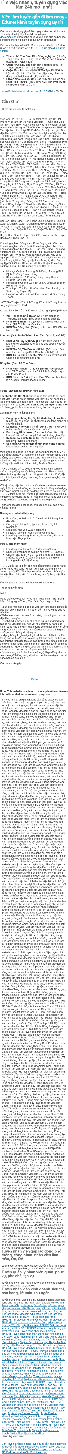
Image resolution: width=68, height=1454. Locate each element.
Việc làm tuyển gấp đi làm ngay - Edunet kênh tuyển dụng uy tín (34, 19)
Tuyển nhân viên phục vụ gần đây (38, 1385)
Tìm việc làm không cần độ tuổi (29, 1319)
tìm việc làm (40, 1305)
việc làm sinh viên (16, 1308)
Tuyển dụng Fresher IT (41, 1410)
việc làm (52, 1305)
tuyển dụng (38, 1443)
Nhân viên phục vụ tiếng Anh (39, 1373)
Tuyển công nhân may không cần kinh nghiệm (38, 1334)
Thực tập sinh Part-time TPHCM (33, 1424)
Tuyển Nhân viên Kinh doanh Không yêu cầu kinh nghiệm (31, 1363)
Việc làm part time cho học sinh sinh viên (24, 1405)
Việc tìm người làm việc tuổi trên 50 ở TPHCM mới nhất (34, 1326)
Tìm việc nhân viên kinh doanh (27, 1368)
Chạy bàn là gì (20, 1390)
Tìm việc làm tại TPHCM (15, 1316)
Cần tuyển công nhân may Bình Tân (22, 1336)
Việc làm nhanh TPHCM (35, 1325)
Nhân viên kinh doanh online (31, 1370)
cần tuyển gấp (53, 1443)
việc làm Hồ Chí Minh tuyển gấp (29, 1452)
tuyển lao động (23, 1443)
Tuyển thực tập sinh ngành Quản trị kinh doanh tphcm (33, 1426)
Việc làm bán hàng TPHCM (26, 1345)
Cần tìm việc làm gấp (50, 1314)
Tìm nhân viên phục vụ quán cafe (32, 1396)
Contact (34, 678)
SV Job (31, 1308)
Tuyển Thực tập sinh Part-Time (27, 1433)
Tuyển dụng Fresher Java (38, 1419)
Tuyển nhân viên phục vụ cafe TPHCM (23, 1382)
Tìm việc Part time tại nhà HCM (43, 1402)
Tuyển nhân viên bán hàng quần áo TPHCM (34, 1349)
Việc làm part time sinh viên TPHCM (37, 1399)
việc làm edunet (10, 1314)
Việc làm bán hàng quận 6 (28, 1356)
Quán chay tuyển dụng (31, 1393)
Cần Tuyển (8, 1443)
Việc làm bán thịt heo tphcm (26, 1353)
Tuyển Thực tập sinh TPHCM (24, 1422)
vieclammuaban (9, 37)
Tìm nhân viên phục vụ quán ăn (31, 1375)
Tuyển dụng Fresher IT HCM (23, 1413)
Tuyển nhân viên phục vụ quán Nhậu (44, 1379)
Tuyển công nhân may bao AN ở (33, 1339)
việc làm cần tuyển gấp (47, 1446)
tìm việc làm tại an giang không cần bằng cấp (38, 1311)
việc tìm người (26, 1446)
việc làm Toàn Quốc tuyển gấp (35, 1449)
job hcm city (26, 1305)
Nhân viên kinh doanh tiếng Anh (40, 1359)
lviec (38, 1308)
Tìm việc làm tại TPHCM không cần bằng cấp (34, 1321)
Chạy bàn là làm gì (40, 1390)
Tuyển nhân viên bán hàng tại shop (31, 1348)
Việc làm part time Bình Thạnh (41, 1407)
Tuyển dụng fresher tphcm (28, 1416)
